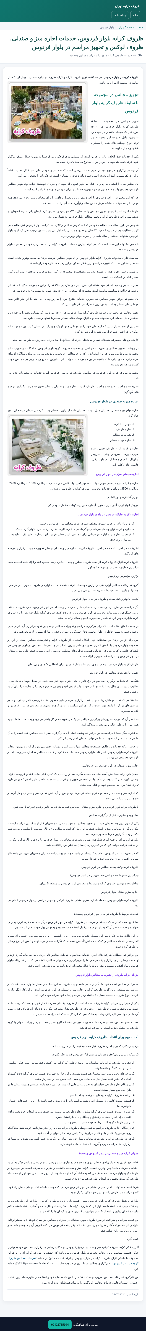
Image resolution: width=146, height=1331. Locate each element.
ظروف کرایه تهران (127, 6)
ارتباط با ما (120, 15)
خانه (135, 15)
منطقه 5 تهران (126, 27)
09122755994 (60, 1325)
